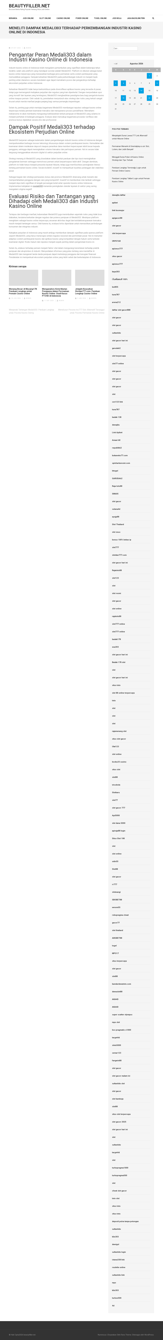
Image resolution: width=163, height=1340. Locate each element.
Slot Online (45, 18)
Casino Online (63, 18)
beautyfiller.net (29, 6)
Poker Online (82, 18)
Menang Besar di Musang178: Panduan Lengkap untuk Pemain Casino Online (23, 291)
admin (28, 48)
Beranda (13, 18)
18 (123, 98)
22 (149, 98)
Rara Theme (126, 1335)
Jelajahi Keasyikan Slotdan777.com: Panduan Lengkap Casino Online (87, 291)
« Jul (115, 64)
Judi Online (28, 18)
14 (141, 91)
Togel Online (100, 18)
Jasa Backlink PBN (136, 18)
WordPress (149, 1335)
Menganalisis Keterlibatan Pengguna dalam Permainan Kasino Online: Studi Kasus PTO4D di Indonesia (55, 292)
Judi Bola (116, 18)
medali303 (38, 186)
